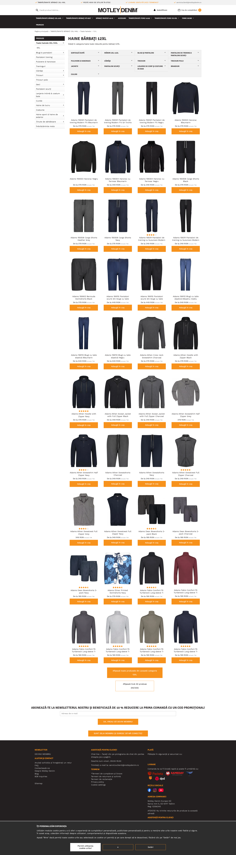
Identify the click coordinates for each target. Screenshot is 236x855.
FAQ (36, 765)
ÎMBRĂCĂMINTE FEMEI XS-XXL (166, 18)
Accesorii (122, 18)
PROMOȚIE (40, 25)
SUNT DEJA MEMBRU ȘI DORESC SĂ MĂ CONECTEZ (118, 733)
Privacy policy (97, 782)
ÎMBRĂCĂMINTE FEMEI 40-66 (139, 18)
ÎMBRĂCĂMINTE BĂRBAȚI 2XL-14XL (48, 18)
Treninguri (40, 66)
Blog (37, 774)
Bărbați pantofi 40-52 (104, 18)
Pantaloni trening (44, 57)
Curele (39, 101)
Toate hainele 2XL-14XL (47, 43)
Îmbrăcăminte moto (45, 126)
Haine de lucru (43, 105)
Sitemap (38, 783)
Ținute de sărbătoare (46, 122)
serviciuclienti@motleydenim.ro (188, 2)
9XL (38, 48)
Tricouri (39, 75)
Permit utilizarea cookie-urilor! (85, 847)
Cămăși (39, 71)
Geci (38, 84)
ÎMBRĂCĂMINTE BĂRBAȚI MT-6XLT (78, 18)
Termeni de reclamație (101, 779)
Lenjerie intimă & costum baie (48, 94)
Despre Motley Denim (45, 771)
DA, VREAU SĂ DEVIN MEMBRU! (118, 722)
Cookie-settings (98, 785)
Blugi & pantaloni (44, 53)
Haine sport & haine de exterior (47, 115)
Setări (150, 847)
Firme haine (187, 18)
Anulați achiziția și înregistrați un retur (53, 763)
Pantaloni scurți (43, 89)
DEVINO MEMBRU (43, 754)
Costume (40, 110)
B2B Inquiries (41, 776)
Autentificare (161, 10)
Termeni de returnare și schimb (106, 776)
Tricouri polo (42, 80)
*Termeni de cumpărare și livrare (106, 773)
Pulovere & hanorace (45, 62)
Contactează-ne (42, 768)
